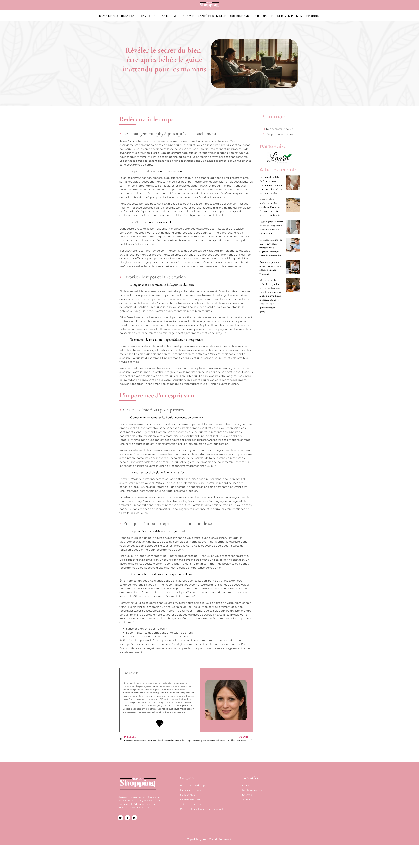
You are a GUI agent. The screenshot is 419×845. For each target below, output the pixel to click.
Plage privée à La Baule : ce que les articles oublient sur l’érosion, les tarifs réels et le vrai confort (270, 207)
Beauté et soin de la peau (118, 16)
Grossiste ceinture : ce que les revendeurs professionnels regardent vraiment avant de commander (270, 247)
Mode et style (183, 16)
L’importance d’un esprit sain (281, 134)
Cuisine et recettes (244, 16)
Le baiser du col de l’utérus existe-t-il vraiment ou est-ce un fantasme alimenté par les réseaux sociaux (270, 185)
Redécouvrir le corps (279, 129)
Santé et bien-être (212, 16)
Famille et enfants (155, 16)
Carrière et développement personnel (291, 16)
